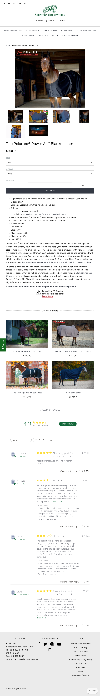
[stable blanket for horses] (84, 116)
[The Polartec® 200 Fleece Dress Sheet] (73, 334)
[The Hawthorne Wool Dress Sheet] (27, 334)
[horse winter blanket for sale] (61, 116)
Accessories (80, 655)
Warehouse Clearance (12, 30)
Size (8, 158)
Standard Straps (58, 214)
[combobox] (21, 440)
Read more (57, 501)
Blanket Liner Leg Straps (37, 214)
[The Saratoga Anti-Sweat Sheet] (27, 375)
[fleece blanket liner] (15, 131)
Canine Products (50, 30)
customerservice (13, 659)
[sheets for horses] (15, 116)
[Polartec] (38, 130)
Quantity (10, 181)
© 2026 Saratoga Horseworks (16, 689)
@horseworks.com (29, 659)
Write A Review (67, 424)
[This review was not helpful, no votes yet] (87, 471)
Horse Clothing (80, 647)
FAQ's (80, 671)
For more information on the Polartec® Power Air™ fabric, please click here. (57, 262)
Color (9, 169)
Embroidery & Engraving (86, 30)
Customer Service (80, 675)
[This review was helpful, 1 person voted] (82, 471)
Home (8, 45)
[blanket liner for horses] (38, 116)
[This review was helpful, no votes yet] (82, 581)
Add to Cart (49, 190)
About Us (80, 667)
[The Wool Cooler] (73, 375)
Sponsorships (80, 663)
